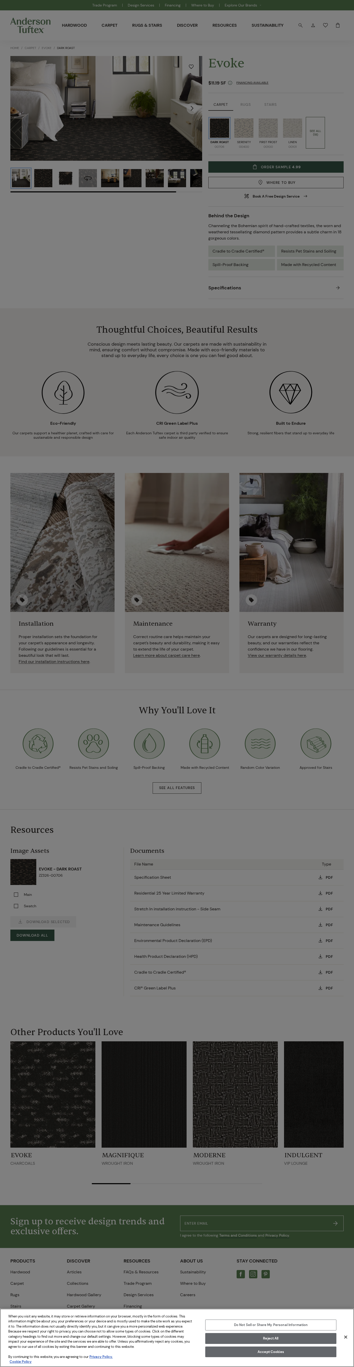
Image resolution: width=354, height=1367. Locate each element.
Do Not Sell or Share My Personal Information (271, 1325)
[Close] (345, 1337)
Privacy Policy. (101, 1357)
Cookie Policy (21, 1361)
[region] (177, 1338)
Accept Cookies (271, 1352)
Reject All (270, 1338)
